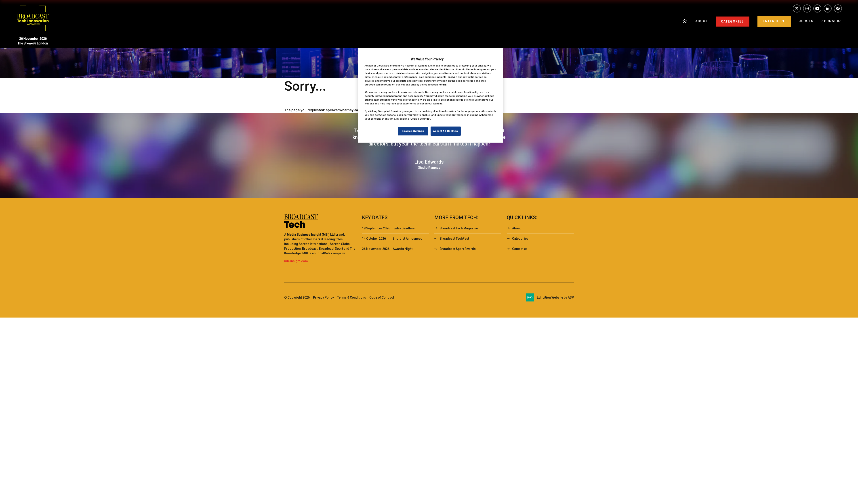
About (701, 21)
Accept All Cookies (445, 131)
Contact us (520, 249)
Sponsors (832, 21)
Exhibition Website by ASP (555, 297)
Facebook (838, 8)
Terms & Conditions (351, 297)
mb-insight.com (296, 261)
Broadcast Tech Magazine (459, 228)
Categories (732, 21)
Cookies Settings (413, 131)
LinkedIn (828, 8)
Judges (806, 21)
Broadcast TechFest (454, 238)
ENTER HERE (774, 21)
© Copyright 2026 (297, 297)
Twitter (797, 8)
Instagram (807, 8)
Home (684, 21)
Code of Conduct (381, 297)
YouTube (817, 8)
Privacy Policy (323, 297)
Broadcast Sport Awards (458, 249)
